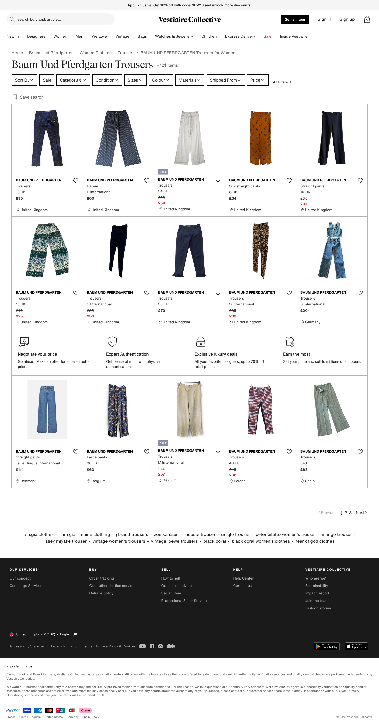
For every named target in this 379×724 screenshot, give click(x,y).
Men (80, 36)
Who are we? (316, 578)
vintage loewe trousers (174, 541)
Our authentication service (111, 586)
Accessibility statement (28, 646)
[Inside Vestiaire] (311, 36)
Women (60, 36)
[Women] (71, 36)
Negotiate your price (37, 354)
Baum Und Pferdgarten (51, 53)
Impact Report (317, 593)
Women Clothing (96, 53)
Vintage (122, 36)
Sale (267, 36)
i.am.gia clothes (37, 534)
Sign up (347, 19)
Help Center (243, 578)
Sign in (324, 19)
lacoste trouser (199, 534)
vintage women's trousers (118, 541)
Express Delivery (240, 36)
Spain (86, 717)
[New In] (23, 36)
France (11, 717)
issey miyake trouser (66, 541)
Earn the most (296, 354)
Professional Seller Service (184, 601)
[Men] (87, 36)
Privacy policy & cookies (115, 646)
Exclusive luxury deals (216, 354)
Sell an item (295, 19)
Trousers (126, 53)
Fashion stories (318, 608)
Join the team (316, 601)
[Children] (221, 36)
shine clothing (95, 534)
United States (54, 717)
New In (12, 36)
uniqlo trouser (235, 534)
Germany (72, 717)
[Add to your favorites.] (75, 181)
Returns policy (101, 593)
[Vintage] (133, 36)
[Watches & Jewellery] (197, 36)
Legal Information (64, 646)
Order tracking (101, 578)
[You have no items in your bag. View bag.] (367, 19)
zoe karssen (166, 534)
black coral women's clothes (261, 541)
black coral (214, 541)
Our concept (20, 578)
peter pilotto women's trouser (286, 534)
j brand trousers (132, 534)
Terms (87, 646)
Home (17, 53)
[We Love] (111, 36)
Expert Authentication (127, 354)
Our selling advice (176, 586)
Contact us (242, 586)
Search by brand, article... (39, 19)
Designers (36, 36)
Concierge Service (25, 586)
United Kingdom (30, 717)
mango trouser (337, 534)
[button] (367, 19)
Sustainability (316, 586)
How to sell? (171, 578)
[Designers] (49, 36)
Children (209, 36)
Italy (96, 717)
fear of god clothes (315, 541)
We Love (99, 36)
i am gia (67, 534)
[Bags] (151, 36)
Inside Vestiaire (293, 36)
